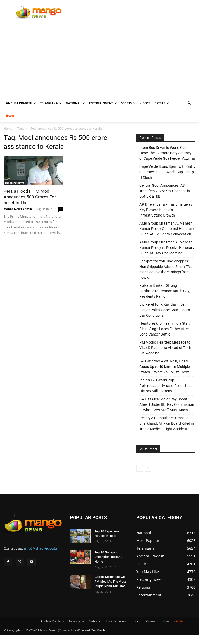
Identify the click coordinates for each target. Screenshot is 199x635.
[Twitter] (20, 562)
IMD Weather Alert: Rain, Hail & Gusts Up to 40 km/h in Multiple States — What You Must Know (164, 366)
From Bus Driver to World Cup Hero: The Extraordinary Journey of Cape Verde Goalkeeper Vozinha (167, 153)
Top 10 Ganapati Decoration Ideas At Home (108, 556)
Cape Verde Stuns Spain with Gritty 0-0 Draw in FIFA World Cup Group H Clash (167, 171)
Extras (160, 103)
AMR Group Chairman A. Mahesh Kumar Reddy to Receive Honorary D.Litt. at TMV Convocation (166, 247)
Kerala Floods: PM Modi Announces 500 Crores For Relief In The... (30, 197)
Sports (126, 103)
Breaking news (14, 182)
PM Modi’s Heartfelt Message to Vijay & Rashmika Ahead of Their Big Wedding (165, 347)
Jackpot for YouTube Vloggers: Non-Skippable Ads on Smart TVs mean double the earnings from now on (165, 269)
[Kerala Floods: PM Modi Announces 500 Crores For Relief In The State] (33, 170)
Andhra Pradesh (19, 103)
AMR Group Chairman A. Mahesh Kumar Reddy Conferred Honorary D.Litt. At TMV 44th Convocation (166, 228)
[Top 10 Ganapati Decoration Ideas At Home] (80, 557)
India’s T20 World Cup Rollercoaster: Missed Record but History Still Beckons (165, 385)
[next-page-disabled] (148, 468)
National (73, 103)
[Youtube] (31, 562)
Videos (145, 103)
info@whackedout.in (42, 548)
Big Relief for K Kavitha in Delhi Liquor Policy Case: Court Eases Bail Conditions (164, 309)
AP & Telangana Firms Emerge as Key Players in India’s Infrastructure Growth (165, 209)
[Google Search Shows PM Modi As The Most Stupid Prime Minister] (80, 582)
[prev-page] (139, 468)
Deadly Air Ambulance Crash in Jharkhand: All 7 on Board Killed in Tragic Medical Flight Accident (166, 423)
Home (8, 128)
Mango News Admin (18, 209)
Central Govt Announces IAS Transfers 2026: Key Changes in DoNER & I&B (164, 190)
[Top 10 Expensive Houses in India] (80, 536)
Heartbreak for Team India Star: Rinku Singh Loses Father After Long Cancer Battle (164, 328)
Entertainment (101, 103)
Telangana (49, 103)
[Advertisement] (99, 58)
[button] (189, 103)
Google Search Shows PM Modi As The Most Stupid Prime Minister (110, 581)
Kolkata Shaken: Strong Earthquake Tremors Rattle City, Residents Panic (164, 290)
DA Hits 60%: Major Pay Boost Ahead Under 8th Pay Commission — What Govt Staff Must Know (166, 404)
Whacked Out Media (91, 630)
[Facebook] (8, 562)
